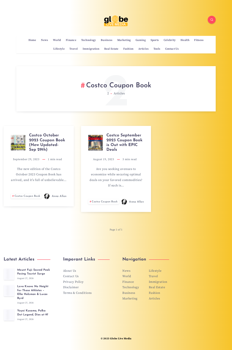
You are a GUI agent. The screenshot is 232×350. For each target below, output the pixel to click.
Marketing (124, 40)
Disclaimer (71, 287)
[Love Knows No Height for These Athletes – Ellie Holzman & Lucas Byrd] (9, 290)
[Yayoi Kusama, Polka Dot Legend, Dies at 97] (9, 315)
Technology (88, 40)
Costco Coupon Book (27, 196)
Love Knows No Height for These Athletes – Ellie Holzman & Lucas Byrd (32, 292)
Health (185, 40)
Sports (155, 40)
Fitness (199, 40)
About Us (69, 271)
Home (32, 40)
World (57, 40)
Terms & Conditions (77, 293)
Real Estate (111, 49)
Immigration (91, 49)
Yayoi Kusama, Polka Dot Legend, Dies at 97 (32, 312)
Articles (143, 49)
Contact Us (172, 49)
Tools (157, 49)
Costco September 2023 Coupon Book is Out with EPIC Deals (124, 142)
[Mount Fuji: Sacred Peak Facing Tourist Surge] (9, 274)
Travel (73, 49)
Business (106, 40)
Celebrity (170, 40)
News (44, 40)
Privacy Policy (73, 282)
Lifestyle (59, 49)
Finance (71, 40)
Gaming (141, 40)
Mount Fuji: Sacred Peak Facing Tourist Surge (33, 272)
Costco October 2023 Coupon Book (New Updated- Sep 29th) (47, 142)
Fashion (128, 49)
